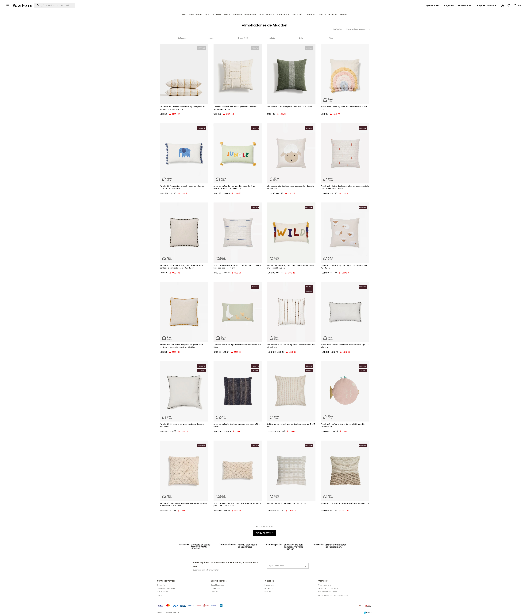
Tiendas (214, 592)
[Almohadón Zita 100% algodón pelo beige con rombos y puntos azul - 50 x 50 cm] (184, 471)
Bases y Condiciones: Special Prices (333, 595)
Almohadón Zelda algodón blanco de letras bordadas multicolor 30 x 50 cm (290, 266)
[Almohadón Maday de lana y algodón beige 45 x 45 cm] (345, 471)
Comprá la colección (486, 5)
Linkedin (267, 592)
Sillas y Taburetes (212, 14)
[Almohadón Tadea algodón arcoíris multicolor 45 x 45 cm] (345, 74)
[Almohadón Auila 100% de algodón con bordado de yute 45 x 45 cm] (291, 312)
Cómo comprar (324, 585)
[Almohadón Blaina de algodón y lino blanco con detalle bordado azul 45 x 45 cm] (238, 232)
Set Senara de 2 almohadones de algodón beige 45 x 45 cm (291, 425)
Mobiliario (237, 14)
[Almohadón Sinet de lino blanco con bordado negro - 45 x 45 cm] (184, 391)
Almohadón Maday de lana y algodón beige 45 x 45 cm (345, 503)
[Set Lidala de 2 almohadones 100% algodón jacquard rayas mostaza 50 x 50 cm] (184, 74)
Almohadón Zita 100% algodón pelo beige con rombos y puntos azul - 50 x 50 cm (183, 504)
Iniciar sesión (162, 592)
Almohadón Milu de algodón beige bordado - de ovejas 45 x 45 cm (345, 266)
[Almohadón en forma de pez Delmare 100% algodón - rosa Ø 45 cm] (345, 391)
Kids (321, 14)
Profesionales (464, 5)
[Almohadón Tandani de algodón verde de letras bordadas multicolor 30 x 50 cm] (238, 153)
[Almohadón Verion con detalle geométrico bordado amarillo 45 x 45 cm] (238, 74)
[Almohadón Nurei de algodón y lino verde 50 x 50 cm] (291, 74)
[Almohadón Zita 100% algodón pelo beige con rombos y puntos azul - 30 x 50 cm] (238, 471)
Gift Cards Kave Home (327, 592)
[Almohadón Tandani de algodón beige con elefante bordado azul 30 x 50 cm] (184, 153)
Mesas (227, 14)
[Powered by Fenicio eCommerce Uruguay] (368, 612)
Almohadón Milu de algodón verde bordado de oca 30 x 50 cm (237, 345)
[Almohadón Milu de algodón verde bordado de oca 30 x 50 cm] (238, 312)
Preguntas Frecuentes (166, 588)
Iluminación (250, 14)
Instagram (269, 585)
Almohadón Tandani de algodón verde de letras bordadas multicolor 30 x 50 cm (234, 187)
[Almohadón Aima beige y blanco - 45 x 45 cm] (291, 471)
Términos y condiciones (328, 588)
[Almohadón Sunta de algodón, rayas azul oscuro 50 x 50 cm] (238, 391)
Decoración (297, 14)
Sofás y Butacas (266, 14)
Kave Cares (215, 588)
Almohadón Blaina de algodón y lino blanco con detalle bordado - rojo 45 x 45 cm (345, 187)
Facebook (268, 588)
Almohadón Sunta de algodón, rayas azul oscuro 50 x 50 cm (237, 425)
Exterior (343, 14)
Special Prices (195, 14)
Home (159, 595)
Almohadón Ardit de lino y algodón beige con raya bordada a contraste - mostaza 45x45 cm (181, 345)
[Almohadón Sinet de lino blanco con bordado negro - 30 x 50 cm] (345, 312)
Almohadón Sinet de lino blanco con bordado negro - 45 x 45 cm (183, 425)
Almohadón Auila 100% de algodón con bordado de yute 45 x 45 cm (291, 345)
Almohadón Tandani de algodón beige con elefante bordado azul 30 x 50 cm (182, 187)
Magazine (449, 5)
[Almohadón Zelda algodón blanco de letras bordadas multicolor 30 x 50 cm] (291, 232)
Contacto (161, 585)
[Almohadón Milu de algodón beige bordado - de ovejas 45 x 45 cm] (345, 232)
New (184, 14)
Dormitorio (311, 14)
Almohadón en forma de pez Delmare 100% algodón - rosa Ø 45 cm (343, 425)
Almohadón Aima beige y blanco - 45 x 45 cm (287, 503)
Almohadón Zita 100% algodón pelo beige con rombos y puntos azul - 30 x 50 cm (237, 504)
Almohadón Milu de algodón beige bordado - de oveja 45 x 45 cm (290, 187)
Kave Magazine (217, 585)
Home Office (283, 14)
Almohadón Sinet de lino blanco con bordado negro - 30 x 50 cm (345, 345)
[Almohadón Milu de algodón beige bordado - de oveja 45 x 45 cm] (291, 153)
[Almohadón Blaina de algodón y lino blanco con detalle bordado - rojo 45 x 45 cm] (345, 153)
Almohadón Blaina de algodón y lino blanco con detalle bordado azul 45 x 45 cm (237, 266)
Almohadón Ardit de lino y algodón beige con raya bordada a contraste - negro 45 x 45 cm (181, 266)
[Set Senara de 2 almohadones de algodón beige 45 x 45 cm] (291, 391)
